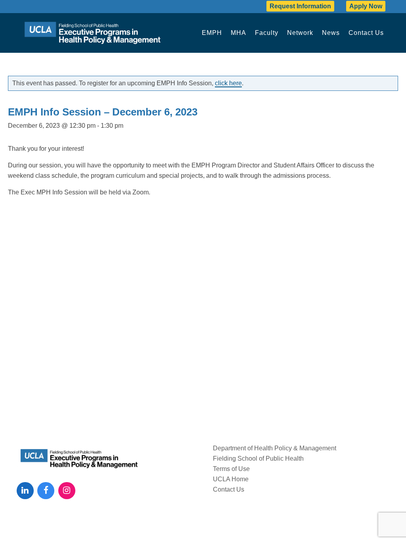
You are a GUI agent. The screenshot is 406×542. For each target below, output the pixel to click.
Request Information (300, 6)
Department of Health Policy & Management (274, 448)
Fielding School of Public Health (258, 458)
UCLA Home (231, 479)
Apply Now (365, 6)
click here (228, 83)
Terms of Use (231, 468)
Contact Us (228, 489)
